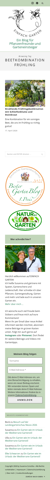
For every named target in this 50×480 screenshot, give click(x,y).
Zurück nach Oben (34, 477)
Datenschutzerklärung (25, 395)
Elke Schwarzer (12, 453)
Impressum (21, 469)
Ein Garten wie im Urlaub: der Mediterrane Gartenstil (24, 431)
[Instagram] (33, 3)
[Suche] (42, 3)
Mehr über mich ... (14, 304)
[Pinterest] (37, 3)
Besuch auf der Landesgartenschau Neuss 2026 (21, 423)
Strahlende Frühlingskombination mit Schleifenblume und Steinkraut (24, 111)
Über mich (10, 473)
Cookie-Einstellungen (24, 473)
